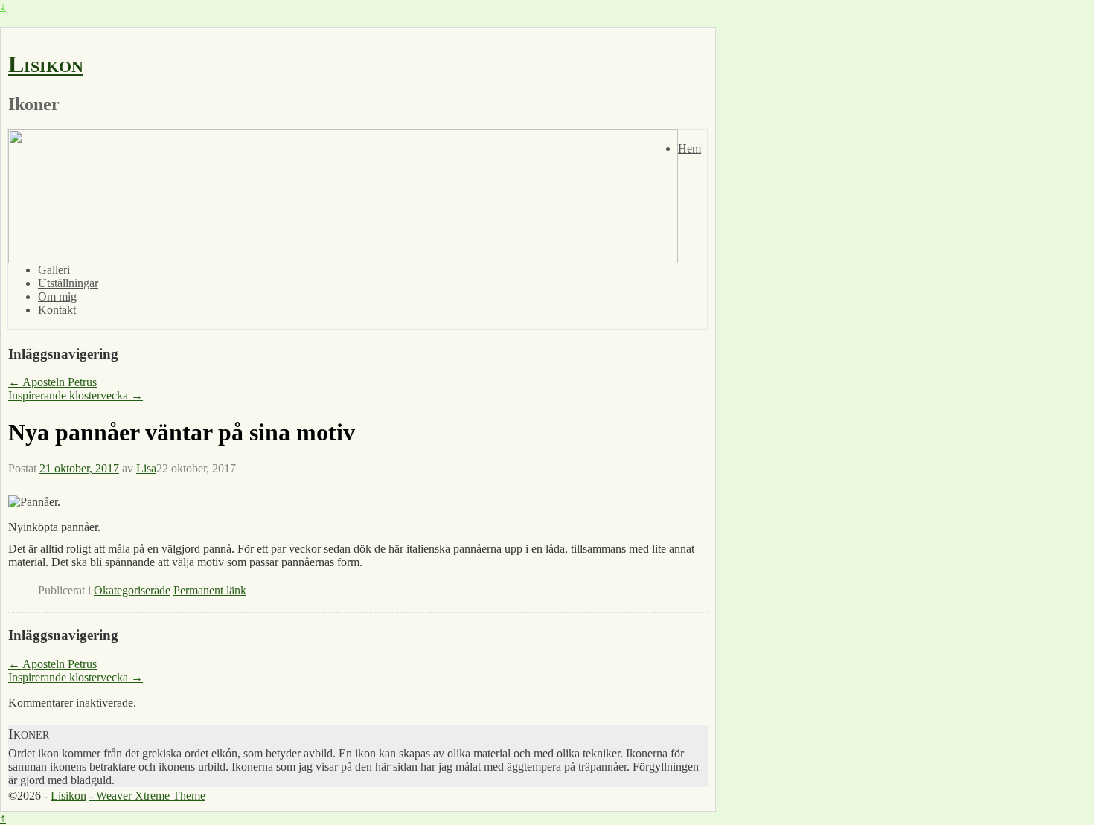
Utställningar (68, 283)
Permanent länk (209, 590)
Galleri (54, 269)
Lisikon (45, 64)
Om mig (57, 296)
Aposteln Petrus (52, 382)
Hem (689, 148)
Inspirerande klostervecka (75, 395)
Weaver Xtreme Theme (150, 795)
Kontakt (57, 310)
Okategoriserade (132, 590)
